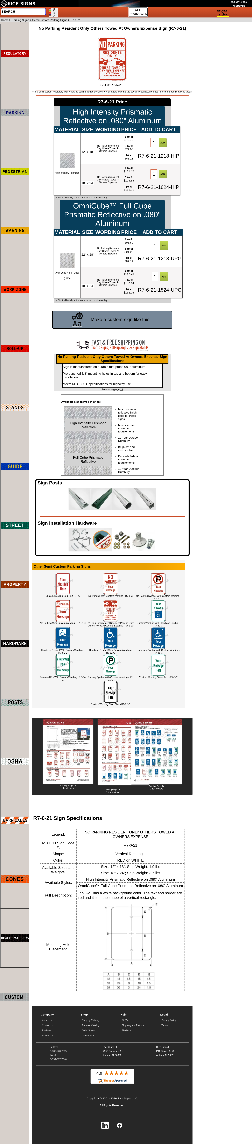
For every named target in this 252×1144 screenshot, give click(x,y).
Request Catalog (90, 1025)
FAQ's (125, 1020)
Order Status (88, 1030)
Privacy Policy (168, 1020)
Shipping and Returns (133, 1025)
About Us (47, 1020)
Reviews (46, 1030)
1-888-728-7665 (58, 1051)
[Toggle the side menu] (53, 12)
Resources (47, 1035)
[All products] (138, 12)
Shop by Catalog (90, 1020)
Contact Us (48, 1025)
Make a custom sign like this (120, 319)
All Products (88, 1035)
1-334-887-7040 (58, 1059)
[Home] (18, 3)
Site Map (126, 1030)
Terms (164, 1025)
